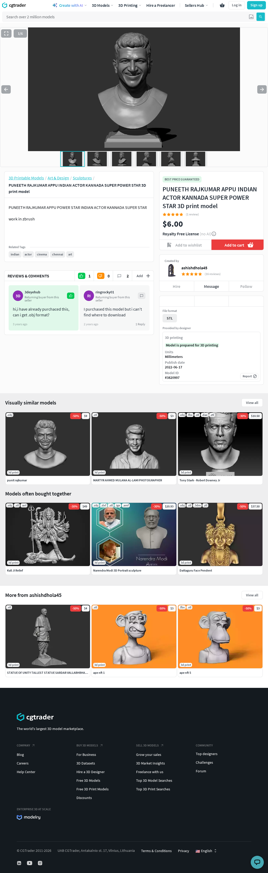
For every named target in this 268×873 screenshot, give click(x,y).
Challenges (204, 762)
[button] (251, 17)
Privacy (183, 850)
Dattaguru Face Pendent (196, 570)
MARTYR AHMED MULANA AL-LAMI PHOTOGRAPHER (127, 480)
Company (23, 745)
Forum (201, 771)
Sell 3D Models (147, 745)
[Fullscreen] (6, 33)
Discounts (84, 797)
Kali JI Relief (15, 570)
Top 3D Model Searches (154, 780)
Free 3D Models (88, 780)
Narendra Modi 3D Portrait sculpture (117, 570)
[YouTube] (30, 863)
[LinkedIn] (20, 863)
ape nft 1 (99, 673)
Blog (20, 754)
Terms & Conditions (156, 850)
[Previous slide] (6, 89)
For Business (86, 754)
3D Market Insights (150, 763)
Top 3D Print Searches (153, 789)
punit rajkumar (17, 480)
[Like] (176, 301)
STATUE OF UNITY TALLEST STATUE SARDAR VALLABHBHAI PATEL (50, 673)
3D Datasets (85, 763)
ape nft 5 (185, 673)
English (204, 851)
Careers (23, 763)
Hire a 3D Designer (90, 771)
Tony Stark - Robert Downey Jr (200, 480)
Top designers (206, 753)
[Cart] (222, 5)
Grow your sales (148, 754)
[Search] (260, 17)
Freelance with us (149, 771)
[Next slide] (262, 89)
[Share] (246, 301)
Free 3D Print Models (92, 789)
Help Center (26, 771)
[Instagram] (40, 863)
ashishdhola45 (194, 267)
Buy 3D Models (87, 745)
